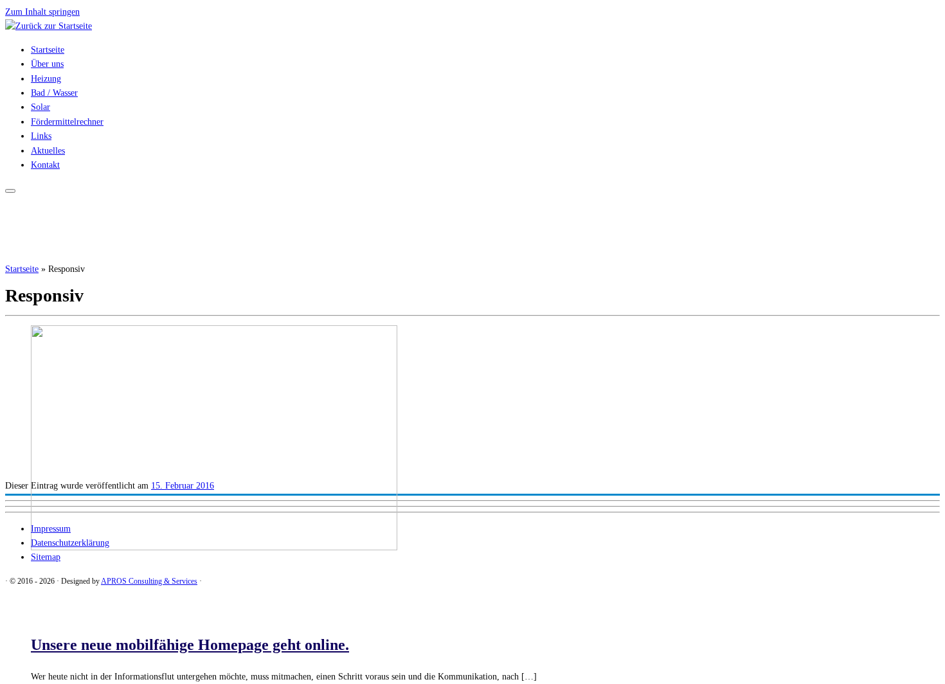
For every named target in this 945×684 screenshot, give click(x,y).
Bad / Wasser (54, 93)
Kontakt (45, 165)
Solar (40, 107)
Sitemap (45, 557)
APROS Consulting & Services (149, 581)
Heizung (46, 79)
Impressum (51, 529)
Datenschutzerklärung (70, 543)
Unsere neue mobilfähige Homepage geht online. (190, 644)
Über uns (47, 64)
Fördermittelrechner (67, 122)
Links (41, 136)
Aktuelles (48, 151)
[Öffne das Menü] (10, 191)
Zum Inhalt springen (42, 12)
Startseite (47, 50)
